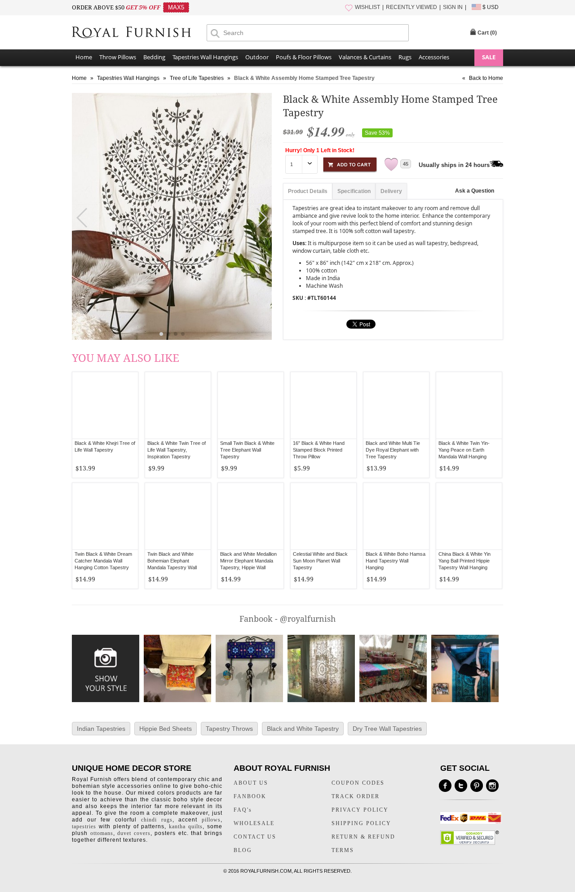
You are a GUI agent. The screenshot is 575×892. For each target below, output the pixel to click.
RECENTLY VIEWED (411, 7)
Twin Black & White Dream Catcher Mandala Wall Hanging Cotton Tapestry (103, 560)
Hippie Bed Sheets (165, 728)
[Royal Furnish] (139, 33)
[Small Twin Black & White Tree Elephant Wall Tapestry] (250, 405)
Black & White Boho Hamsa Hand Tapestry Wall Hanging (395, 560)
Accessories (434, 57)
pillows (211, 820)
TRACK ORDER (356, 796)
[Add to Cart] (350, 163)
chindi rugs (156, 820)
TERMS (343, 850)
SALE (488, 57)
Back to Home (486, 78)
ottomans (101, 833)
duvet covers (133, 833)
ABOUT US (251, 783)
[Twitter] (461, 785)
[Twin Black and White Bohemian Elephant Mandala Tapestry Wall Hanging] (178, 516)
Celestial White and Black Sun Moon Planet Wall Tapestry (320, 560)
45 (405, 164)
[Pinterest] (476, 785)
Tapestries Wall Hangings (205, 57)
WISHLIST (367, 7)
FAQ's (243, 810)
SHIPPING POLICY (361, 823)
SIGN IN (453, 7)
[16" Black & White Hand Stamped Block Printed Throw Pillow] (323, 405)
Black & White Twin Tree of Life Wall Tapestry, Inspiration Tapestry (176, 449)
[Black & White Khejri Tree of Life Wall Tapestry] (105, 405)
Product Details (307, 191)
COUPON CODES (358, 783)
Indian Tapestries (101, 728)
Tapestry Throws (229, 728)
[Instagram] (492, 785)
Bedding (154, 57)
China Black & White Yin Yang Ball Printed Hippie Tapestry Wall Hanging (464, 560)
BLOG (243, 850)
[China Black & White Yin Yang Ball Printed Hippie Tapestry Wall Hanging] (469, 516)
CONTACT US (255, 837)
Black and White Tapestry (303, 728)
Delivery (391, 191)
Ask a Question (474, 191)
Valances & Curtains (365, 57)
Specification (354, 191)
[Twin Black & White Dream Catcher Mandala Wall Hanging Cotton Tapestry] (105, 516)
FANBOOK (250, 796)
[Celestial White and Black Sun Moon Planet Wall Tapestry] (323, 516)
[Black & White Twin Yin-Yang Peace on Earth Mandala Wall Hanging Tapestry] (469, 405)
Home (83, 57)
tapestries (84, 826)
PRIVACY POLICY (360, 810)
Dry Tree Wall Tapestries (387, 728)
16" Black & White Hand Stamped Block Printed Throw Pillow (319, 449)
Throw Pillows (117, 57)
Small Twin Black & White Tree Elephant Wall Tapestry (247, 449)
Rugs (404, 57)
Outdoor (257, 57)
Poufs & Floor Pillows (304, 57)
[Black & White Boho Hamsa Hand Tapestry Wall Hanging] (396, 516)
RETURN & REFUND (363, 837)
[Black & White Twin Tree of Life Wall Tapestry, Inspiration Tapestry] (178, 405)
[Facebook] (445, 785)
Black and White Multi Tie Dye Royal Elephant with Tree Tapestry (393, 449)
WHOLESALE (254, 823)
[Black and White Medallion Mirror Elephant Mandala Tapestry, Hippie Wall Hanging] (250, 516)
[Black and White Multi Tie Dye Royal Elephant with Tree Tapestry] (396, 405)
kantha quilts (186, 826)
